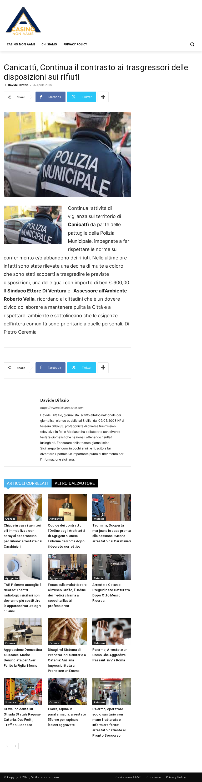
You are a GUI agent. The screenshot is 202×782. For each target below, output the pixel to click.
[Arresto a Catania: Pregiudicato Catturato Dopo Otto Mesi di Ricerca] (111, 567)
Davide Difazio (18, 85)
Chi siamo (154, 777)
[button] (192, 44)
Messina (99, 518)
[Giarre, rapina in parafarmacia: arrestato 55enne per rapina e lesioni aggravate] (67, 691)
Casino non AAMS (128, 777)
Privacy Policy (176, 777)
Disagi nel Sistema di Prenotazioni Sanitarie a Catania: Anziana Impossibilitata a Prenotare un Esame (67, 660)
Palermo (99, 643)
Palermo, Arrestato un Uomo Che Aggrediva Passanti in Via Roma (109, 655)
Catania (99, 578)
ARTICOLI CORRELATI (27, 483)
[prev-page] (7, 746)
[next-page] (15, 746)
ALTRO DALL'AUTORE (75, 483)
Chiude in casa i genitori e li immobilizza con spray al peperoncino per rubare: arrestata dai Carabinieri (23, 535)
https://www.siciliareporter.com (62, 408)
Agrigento (55, 518)
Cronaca (10, 518)
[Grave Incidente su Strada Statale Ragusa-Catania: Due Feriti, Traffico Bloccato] (23, 691)
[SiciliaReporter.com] (39, 20)
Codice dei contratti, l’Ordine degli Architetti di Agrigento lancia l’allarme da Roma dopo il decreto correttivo (66, 535)
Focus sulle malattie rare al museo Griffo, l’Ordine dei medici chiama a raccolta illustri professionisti (67, 595)
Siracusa (10, 702)
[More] (103, 97)
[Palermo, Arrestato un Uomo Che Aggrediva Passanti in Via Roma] (111, 631)
